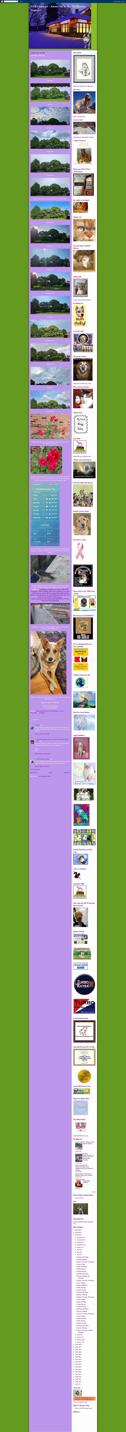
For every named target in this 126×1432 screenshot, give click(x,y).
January (79, 1342)
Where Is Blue (79, 1198)
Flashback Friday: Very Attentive (83, 1175)
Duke (38, 725)
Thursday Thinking (81, 1259)
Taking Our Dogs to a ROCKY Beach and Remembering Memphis (88, 1157)
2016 (76, 1362)
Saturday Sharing (87, 1143)
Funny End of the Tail (81, 1165)
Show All (93, 1192)
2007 (76, 1384)
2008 (76, 1381)
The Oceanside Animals (43, 759)
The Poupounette (80, 1179)
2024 (76, 1235)
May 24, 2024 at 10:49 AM (42, 754)
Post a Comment (35, 769)
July (78, 1250)
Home (50, 772)
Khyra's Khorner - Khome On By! (84, 1142)
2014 (76, 1367)
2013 (76, 1369)
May (78, 1254)
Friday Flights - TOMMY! (87, 1181)
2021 (76, 1349)
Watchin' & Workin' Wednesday (85, 1262)
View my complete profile (80, 1402)
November (80, 1240)
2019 (76, 1354)
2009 (76, 1379)
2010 (76, 1377)
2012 (76, 1372)
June (78, 1252)
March (79, 1337)
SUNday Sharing (81, 1269)
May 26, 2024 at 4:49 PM (42, 766)
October (79, 1242)
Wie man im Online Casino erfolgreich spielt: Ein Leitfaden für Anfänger (84, 1168)
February (79, 1339)
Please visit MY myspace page (83, 1408)
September (80, 1245)
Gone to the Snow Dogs (81, 1153)
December (80, 1237)
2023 (76, 1344)
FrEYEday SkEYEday (82, 1257)
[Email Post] (50, 714)
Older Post (67, 772)
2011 (76, 1374)
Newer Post (34, 772)
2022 (76, 1347)
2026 (76, 1230)
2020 (76, 1352)
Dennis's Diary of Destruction (83, 1174)
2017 (76, 1359)
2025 (76, 1232)
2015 (76, 1364)
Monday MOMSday (81, 1266)
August (79, 1247)
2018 (76, 1357)
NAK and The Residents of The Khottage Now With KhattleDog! (84, 1398)
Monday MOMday (81, 1302)
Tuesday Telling (80, 1264)
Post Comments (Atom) (44, 776)
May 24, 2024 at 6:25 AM (42, 734)
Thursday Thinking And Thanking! (83, 1277)
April (78, 1335)
